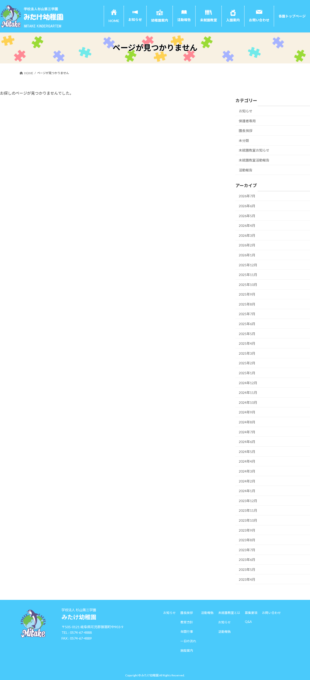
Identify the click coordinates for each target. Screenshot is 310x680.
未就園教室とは (229, 613)
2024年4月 (247, 461)
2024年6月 (247, 442)
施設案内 (186, 650)
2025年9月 (247, 294)
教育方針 (186, 622)
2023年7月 (247, 550)
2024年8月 (247, 422)
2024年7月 (247, 432)
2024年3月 (247, 471)
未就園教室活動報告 (254, 160)
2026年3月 (247, 235)
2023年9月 (247, 530)
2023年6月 (247, 560)
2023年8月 (247, 540)
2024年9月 (247, 412)
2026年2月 (247, 245)
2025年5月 (247, 333)
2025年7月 (247, 314)
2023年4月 (247, 579)
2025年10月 (248, 284)
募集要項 (251, 613)
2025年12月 (248, 265)
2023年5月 (247, 569)
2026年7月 (247, 196)
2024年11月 (248, 392)
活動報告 (245, 170)
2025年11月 (248, 275)
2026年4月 (247, 225)
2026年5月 (247, 216)
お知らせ (245, 111)
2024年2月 (247, 481)
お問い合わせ (271, 613)
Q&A (248, 622)
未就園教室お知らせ (254, 150)
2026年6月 (247, 206)
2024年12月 (248, 383)
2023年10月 (248, 520)
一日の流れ (188, 641)
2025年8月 (247, 304)
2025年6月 (247, 324)
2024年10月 (248, 402)
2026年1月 (247, 255)
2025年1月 (247, 373)
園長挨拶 (245, 131)
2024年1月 (247, 491)
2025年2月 (247, 363)
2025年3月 (247, 353)
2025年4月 (247, 343)
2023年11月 (248, 510)
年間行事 (186, 632)
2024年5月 (247, 451)
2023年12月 (248, 500)
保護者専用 (247, 121)
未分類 (244, 140)
